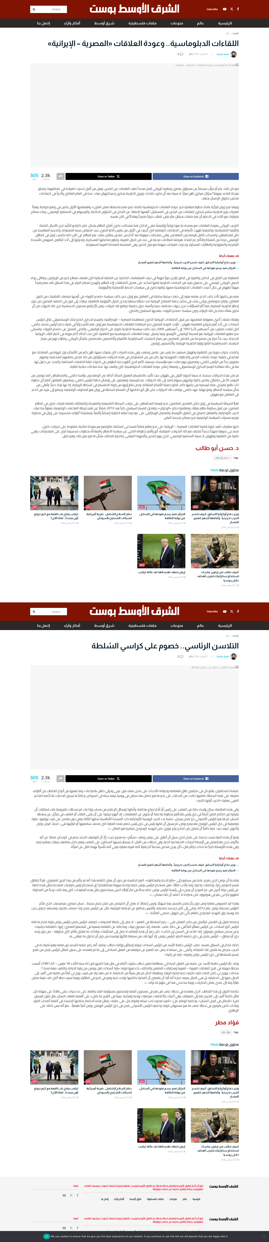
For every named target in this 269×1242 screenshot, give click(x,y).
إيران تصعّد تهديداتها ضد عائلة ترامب (161, 572)
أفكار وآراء (72, 23)
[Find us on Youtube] (224, 9)
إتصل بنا (43, 23)
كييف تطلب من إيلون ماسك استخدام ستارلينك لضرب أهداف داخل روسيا (218, 576)
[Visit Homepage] (134, 9)
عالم (200, 23)
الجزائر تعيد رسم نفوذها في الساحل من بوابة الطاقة (203, 268)
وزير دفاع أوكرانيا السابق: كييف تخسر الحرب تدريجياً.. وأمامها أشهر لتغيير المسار (186, 262)
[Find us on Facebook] (238, 9)
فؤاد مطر (226, 1032)
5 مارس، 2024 (201, 54)
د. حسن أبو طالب (222, 458)
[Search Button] (34, 9)
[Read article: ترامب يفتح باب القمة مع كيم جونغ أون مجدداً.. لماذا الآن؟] (54, 493)
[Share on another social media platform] (61, 176)
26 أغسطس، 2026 (229, 527)
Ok (46, 1236)
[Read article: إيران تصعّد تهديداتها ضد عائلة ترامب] (161, 551)
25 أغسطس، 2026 (175, 523)
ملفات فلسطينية (142, 23)
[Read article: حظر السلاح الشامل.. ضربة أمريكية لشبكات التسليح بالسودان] (108, 493)
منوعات (177, 23)
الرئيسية (225, 23)
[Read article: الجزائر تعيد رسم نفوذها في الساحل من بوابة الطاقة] (161, 493)
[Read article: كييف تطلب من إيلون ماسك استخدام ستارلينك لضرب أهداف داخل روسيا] (215, 551)
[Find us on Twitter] (231, 9)
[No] (264, 1236)
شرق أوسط (104, 23)
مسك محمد (222, 54)
